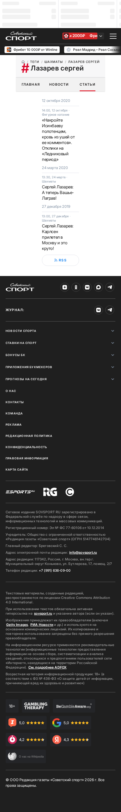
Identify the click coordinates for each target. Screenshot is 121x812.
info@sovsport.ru (83, 552)
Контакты (15, 402)
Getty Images (17, 624)
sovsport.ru (43, 613)
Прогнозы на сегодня (26, 379)
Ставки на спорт (21, 343)
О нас (11, 391)
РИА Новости (41, 624)
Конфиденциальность (26, 447)
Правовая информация (27, 458)
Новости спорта (21, 330)
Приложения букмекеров (29, 367)
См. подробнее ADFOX (47, 667)
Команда (14, 413)
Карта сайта (17, 469)
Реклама (14, 424)
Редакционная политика (29, 435)
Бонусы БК (15, 355)
